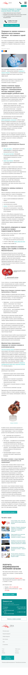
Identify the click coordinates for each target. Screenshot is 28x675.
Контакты (17, 652)
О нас (3, 649)
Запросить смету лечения (9, 512)
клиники (5, 206)
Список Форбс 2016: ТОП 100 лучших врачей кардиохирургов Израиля (18, 522)
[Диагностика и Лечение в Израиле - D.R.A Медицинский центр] (7, 3)
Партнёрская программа (21, 662)
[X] (6, 51)
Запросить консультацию (8, 657)
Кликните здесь (18, 578)
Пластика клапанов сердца (7, 349)
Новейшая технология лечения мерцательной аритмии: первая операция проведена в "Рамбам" (18, 542)
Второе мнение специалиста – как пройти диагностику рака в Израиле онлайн (18, 555)
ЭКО (4, 641)
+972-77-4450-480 (13, 587)
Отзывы (24, 6)
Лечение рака (6, 631)
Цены (3, 651)
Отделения (5, 644)
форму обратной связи (19, 241)
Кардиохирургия (6, 633)
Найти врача (17, 649)
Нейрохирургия (6, 636)
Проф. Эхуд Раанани (8, 160)
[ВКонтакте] (2, 51)
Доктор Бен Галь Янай (8, 154)
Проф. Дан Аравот (7, 148)
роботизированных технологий (8, 120)
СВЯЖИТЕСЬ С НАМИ (9, 594)
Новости (17, 651)
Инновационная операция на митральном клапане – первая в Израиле (18, 549)
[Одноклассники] (4, 51)
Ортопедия (5, 639)
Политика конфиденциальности (8, 662)
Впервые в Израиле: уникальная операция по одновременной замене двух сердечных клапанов (18, 529)
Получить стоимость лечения (11, 25)
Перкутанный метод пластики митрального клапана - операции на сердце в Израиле (18, 536)
